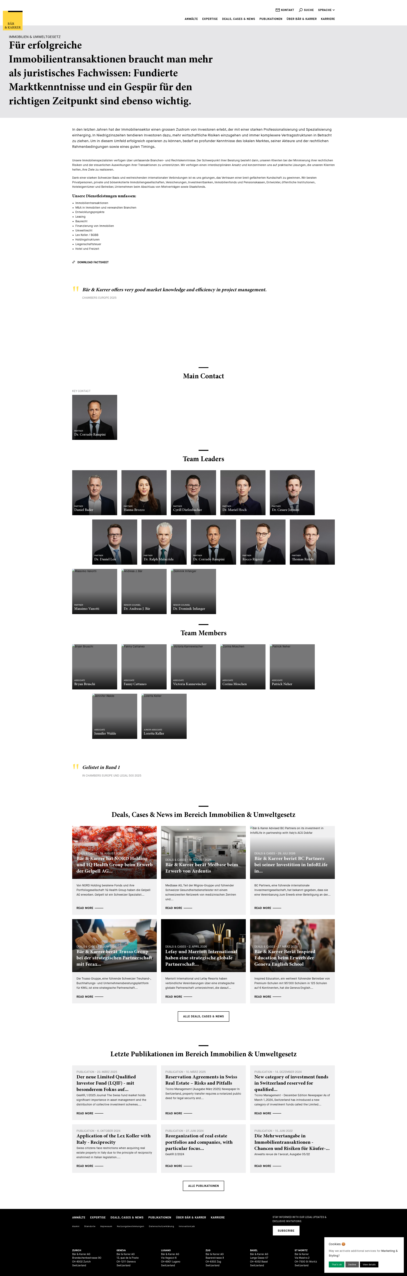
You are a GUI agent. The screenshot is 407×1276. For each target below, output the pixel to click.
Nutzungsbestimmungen (130, 1226)
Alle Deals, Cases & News (203, 1016)
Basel (254, 1250)
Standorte (90, 1226)
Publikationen (270, 19)
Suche (309, 10)
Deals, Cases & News (238, 19)
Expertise (210, 19)
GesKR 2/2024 (199, 1148)
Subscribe (286, 1230)
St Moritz (301, 1250)
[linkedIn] (306, 1230)
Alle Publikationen (203, 1186)
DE (320, 5)
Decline (352, 1264)
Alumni (75, 1226)
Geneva (121, 1250)
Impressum (106, 1226)
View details (369, 1264)
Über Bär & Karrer (302, 19)
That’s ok (337, 1264)
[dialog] (364, 1255)
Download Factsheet (93, 262)
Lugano (166, 1250)
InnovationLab (187, 1226)
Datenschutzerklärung (161, 1226)
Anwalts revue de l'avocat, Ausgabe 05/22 (292, 1148)
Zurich (76, 1250)
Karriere (328, 19)
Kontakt (287, 10)
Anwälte (191, 19)
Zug (208, 1250)
